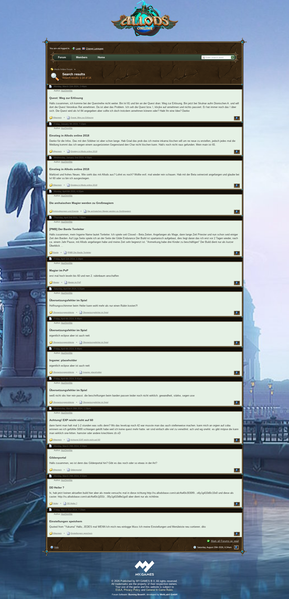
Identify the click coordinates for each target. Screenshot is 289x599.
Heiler (55, 503)
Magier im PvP (58, 270)
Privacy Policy (132, 589)
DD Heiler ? (56, 487)
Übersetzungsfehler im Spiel (68, 300)
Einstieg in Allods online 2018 (69, 135)
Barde (56, 252)
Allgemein (57, 117)
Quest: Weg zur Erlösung (66, 98)
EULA (119, 589)
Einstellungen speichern (65, 521)
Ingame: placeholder (63, 360)
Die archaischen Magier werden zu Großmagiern (81, 203)
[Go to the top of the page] (237, 118)
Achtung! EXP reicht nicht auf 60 (71, 420)
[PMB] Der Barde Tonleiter (66, 229)
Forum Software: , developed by (144, 594)
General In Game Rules (159, 589)
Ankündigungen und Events (65, 211)
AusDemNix (67, 90)
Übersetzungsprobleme (63, 312)
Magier (56, 282)
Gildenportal (57, 457)
